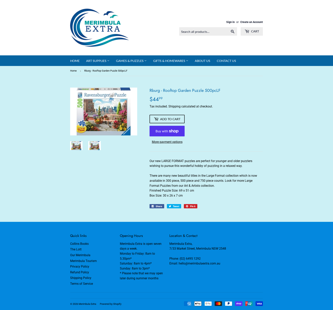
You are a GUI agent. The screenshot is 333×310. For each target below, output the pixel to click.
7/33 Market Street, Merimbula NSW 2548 (197, 248)
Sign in (230, 22)
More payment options (167, 142)
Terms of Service (81, 284)
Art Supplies (96, 61)
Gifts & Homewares (169, 61)
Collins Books (79, 244)
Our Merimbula (80, 255)
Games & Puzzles (130, 61)
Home (75, 61)
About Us (202, 61)
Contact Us (226, 61)
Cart (254, 31)
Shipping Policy (80, 278)
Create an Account (251, 22)
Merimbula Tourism (83, 261)
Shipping (174, 106)
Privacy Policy (79, 266)
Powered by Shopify (110, 303)
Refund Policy (79, 272)
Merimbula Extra (87, 303)
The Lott (76, 249)
